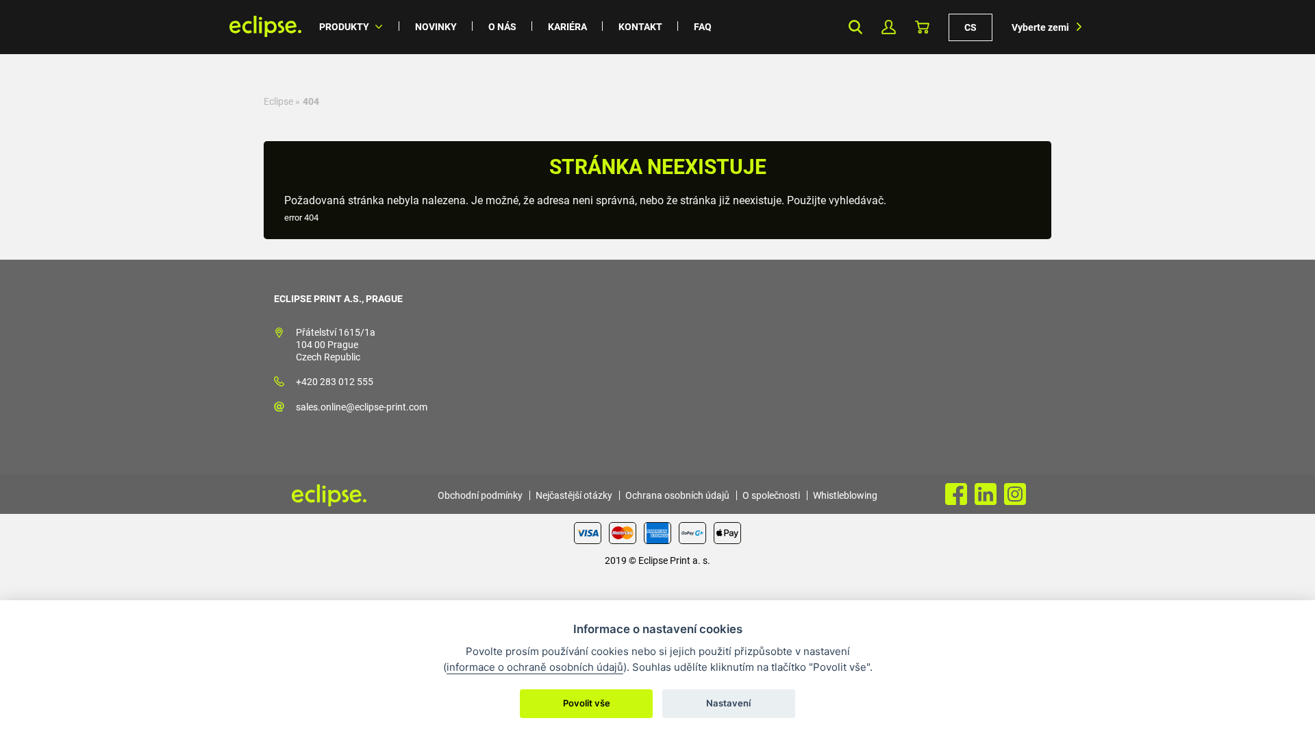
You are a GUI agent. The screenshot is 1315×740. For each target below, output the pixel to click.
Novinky (436, 26)
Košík (922, 27)
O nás (502, 26)
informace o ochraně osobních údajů (535, 667)
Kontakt (640, 26)
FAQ (703, 26)
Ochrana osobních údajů (677, 495)
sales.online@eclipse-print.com (361, 407)
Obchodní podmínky (480, 495)
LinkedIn (986, 494)
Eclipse (278, 101)
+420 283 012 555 (334, 381)
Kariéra (567, 26)
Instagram (1015, 494)
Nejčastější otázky (574, 495)
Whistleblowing (845, 495)
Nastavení (728, 703)
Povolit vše (586, 703)
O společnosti (771, 495)
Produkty (344, 26)
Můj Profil (888, 27)
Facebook (956, 494)
